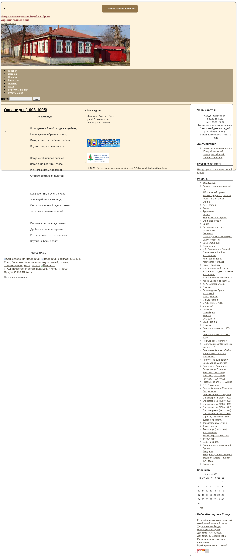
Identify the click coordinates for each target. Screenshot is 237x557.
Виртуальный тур (18, 89)
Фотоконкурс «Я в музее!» (216, 435)
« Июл (201, 507)
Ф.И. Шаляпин (210, 432)
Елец (7, 262)
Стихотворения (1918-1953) (217, 413)
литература (42, 262)
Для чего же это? (211, 239)
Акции (206, 208)
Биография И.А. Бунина (215, 217)
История (12, 73)
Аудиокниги (208, 211)
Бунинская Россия (212, 220)
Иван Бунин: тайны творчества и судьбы (213, 260)
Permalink (49, 265)
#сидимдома (209, 182)
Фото (11, 86)
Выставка (208, 233)
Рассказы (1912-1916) (214, 375)
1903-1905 (50, 258)
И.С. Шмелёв (209, 255)
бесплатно (64, 258)
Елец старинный (211, 242)
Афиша (206, 214)
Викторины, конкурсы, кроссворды (214, 228)
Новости (13, 77)
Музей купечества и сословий (212, 545)
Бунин (76, 258)
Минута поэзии (210, 299)
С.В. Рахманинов (211, 385)
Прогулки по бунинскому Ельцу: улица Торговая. (215, 367)
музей (54, 262)
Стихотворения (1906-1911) (217, 407)
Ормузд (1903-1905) (18, 272)
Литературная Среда (213, 290)
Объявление (209, 318)
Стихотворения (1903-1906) (23, 258)
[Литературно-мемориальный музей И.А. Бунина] (65, 65)
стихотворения (13, 265)
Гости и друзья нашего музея (217, 236)
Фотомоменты (210, 438)
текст (27, 265)
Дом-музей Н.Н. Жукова (209, 532)
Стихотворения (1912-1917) (217, 410)
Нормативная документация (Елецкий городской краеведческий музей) (217, 151)
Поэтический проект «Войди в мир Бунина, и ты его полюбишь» (217, 353)
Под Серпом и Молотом (215, 340)
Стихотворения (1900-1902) (217, 400)
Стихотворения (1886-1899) (217, 397)
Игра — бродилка (212, 264)
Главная (12, 70)
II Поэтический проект (214, 192)
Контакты (13, 80)
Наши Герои (209, 312)
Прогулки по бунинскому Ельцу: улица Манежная (215, 361)
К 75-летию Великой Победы (217, 277)
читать (36, 265)
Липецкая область (23, 262)
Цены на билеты (211, 441)
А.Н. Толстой (209, 204)
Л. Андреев (208, 287)
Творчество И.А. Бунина (215, 422)
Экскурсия (208, 451)
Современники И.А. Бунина (217, 394)
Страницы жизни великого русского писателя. (216, 418)
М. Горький (208, 293)
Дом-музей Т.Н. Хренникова (211, 535)
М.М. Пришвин (210, 296)
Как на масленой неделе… (216, 280)
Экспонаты (208, 464)
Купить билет (15, 92)
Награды (207, 309)
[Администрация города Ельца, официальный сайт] (98, 162)
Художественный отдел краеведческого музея (209, 528)
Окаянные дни (210, 321)
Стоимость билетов (212, 157)
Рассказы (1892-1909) (214, 372)
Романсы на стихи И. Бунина (217, 381)
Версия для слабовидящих (121, 8)
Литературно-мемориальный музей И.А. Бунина (25, 16)
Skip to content (8, 23)
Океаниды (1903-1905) (25, 109)
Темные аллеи (210, 426)
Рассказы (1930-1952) (214, 378)
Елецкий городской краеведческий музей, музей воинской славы (214, 521)
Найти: (5, 98)
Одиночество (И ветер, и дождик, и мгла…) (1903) (36, 268)
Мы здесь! (208, 306)
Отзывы (12, 83)
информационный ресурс (216, 268)
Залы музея (209, 246)
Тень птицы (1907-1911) (215, 429)
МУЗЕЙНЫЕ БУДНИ (213, 302)
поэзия (64, 262)
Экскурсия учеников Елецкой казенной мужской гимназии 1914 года (217, 457)
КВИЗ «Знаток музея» (214, 283)
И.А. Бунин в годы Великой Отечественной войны (216, 251)
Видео (206, 223)
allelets (163, 168)
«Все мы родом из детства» (217, 195)
